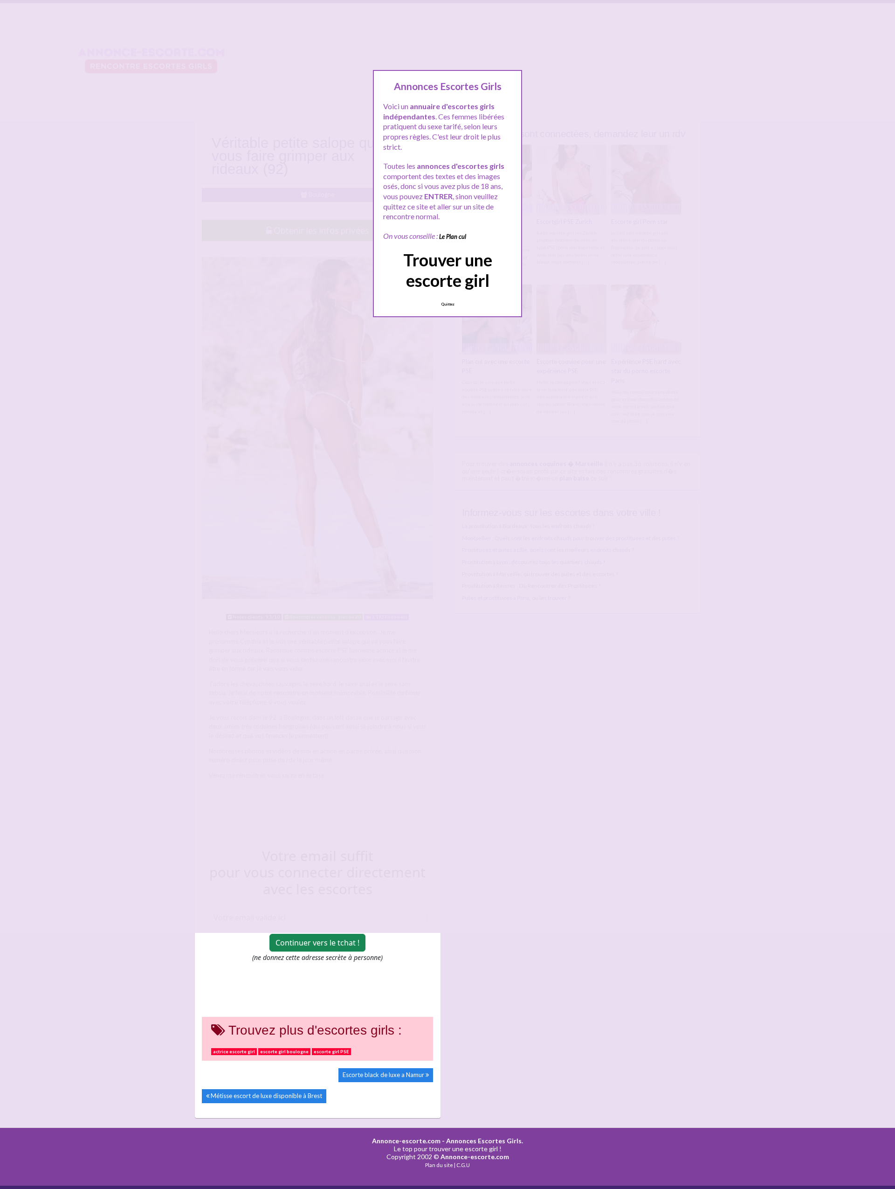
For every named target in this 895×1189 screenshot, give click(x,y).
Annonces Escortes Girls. (484, 1141)
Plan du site (439, 1165)
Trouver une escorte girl (447, 270)
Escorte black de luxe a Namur (383, 1074)
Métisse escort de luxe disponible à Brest (266, 1095)
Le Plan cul (452, 236)
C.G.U (463, 1165)
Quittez (447, 304)
